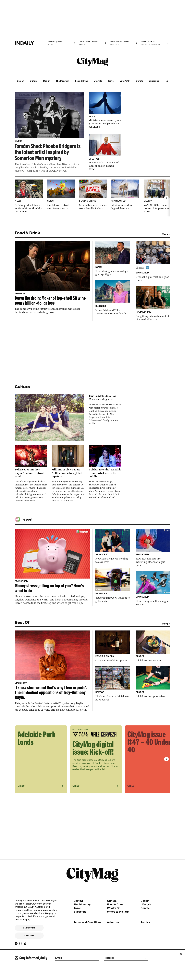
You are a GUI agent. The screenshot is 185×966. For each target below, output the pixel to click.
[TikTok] (25, 943)
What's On (125, 81)
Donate (139, 81)
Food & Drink (81, 81)
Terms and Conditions (87, 922)
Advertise (113, 922)
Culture (33, 81)
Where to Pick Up (118, 911)
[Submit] (145, 958)
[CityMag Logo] (92, 62)
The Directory (62, 81)
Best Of (20, 81)
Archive (145, 922)
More (165, 234)
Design (46, 81)
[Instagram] (20, 943)
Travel (111, 81)
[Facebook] (16, 943)
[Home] (30, 43)
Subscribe (154, 81)
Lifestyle (98, 81)
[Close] (181, 954)
